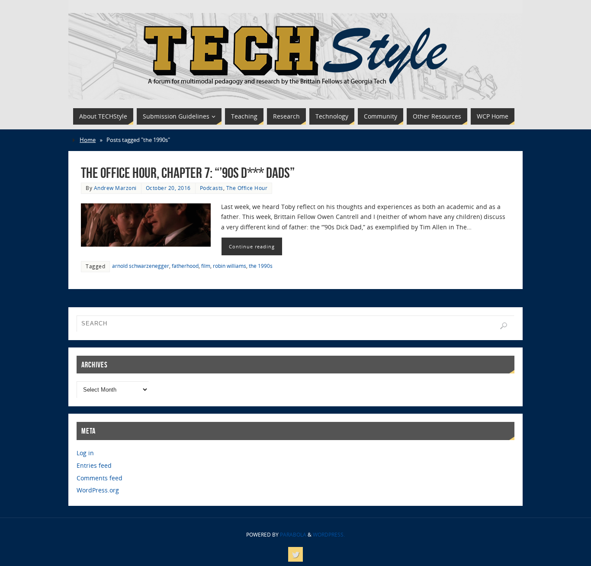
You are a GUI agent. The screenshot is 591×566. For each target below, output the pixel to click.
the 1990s (261, 265)
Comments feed (99, 478)
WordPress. (329, 534)
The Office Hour (247, 187)
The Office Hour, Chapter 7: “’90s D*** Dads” (188, 173)
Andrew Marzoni (115, 187)
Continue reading (252, 246)
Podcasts (211, 187)
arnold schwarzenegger (140, 265)
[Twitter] (295, 554)
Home (88, 140)
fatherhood (185, 265)
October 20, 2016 (168, 187)
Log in (85, 453)
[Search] (503, 326)
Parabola (293, 534)
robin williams (229, 265)
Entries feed (94, 465)
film (205, 265)
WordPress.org (98, 490)
